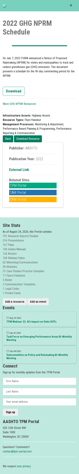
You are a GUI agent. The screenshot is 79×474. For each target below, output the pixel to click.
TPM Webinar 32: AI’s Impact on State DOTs (31, 321)
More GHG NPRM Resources (19, 104)
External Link (19, 169)
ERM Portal (18, 199)
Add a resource (14, 301)
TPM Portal (18, 185)
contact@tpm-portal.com (17, 451)
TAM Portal (18, 192)
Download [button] (13, 91)
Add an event (38, 301)
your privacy (24, 466)
